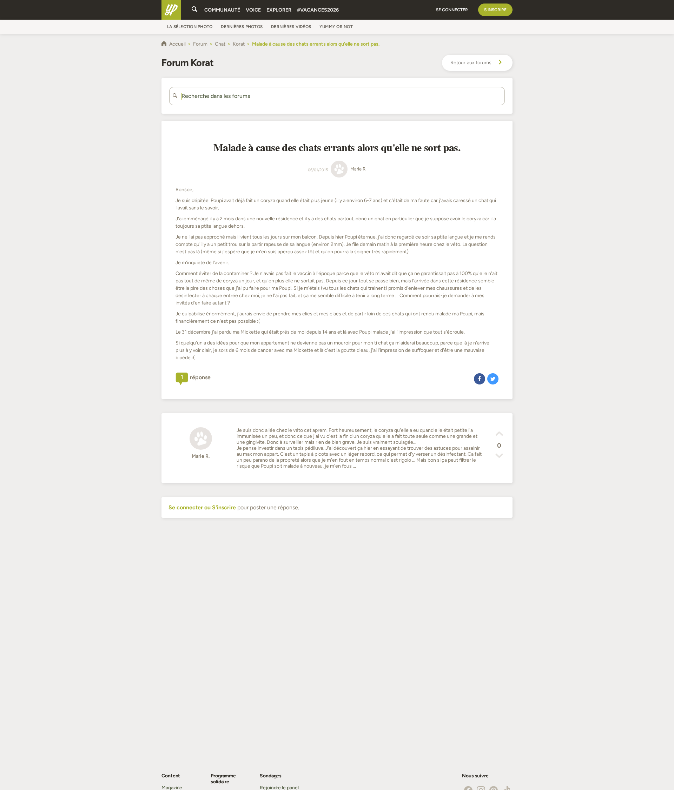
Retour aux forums (470, 63)
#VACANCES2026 (318, 10)
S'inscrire (495, 9)
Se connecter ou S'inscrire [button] (202, 507)
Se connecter (452, 9)
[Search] (194, 9)
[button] (479, 378)
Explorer (278, 10)
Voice (253, 10)
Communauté (222, 10)
